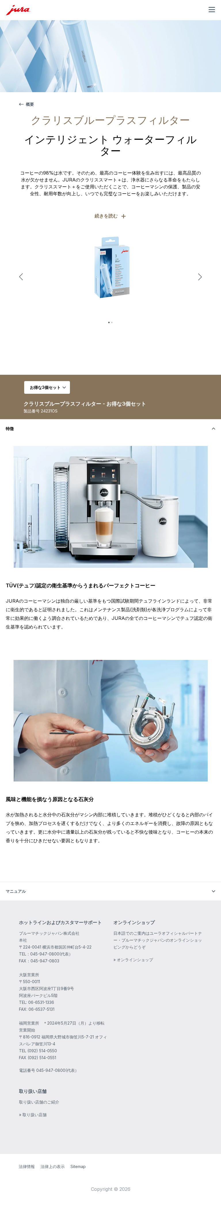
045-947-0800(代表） (57, 1070)
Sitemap (78, 1166)
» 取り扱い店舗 (33, 1114)
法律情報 (27, 1166)
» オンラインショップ (133, 959)
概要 (30, 104)
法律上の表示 (53, 1166)
